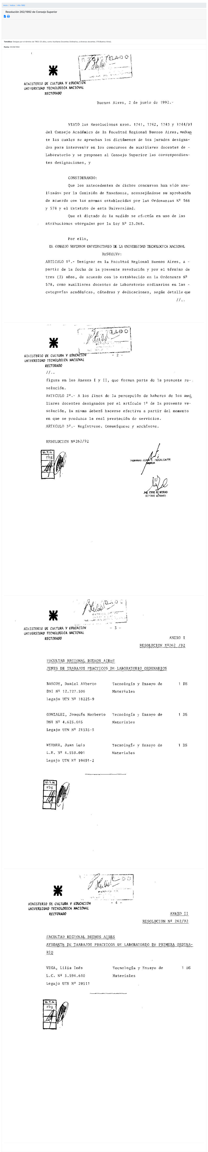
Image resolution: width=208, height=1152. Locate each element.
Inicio (5, 5)
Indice (12, 5)
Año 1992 (21, 5)
